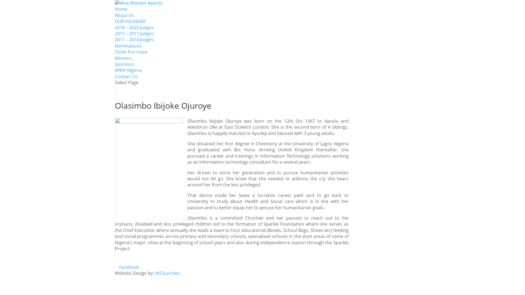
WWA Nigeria (128, 70)
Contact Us (126, 76)
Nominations (128, 46)
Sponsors (125, 64)
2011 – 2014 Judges (134, 40)
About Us (124, 15)
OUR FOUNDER (130, 21)
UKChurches (167, 273)
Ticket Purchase (131, 52)
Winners (123, 58)
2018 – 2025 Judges (134, 28)
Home (121, 9)
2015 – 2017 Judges (134, 34)
